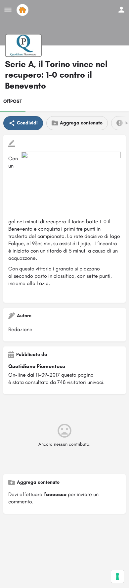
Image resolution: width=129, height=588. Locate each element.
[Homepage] (23, 10)
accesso (56, 494)
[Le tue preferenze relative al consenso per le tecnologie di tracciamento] (117, 576)
